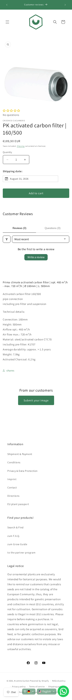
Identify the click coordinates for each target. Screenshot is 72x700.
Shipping (21, 146)
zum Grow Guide (17, 544)
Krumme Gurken (21, 680)
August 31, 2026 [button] (19, 178)
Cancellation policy (57, 692)
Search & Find (15, 527)
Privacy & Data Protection (22, 471)
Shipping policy (56, 686)
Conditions (13, 462)
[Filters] (7, 239)
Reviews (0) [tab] (19, 228)
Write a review (36, 257)
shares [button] (10, 370)
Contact (12, 487)
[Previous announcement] (7, 5)
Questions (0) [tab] (53, 228)
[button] (7, 22)
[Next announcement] (65, 5)
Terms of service (37, 686)
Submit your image (36, 400)
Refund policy (58, 680)
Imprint (11, 479)
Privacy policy (19, 686)
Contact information (19, 692)
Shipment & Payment (19, 454)
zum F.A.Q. (13, 536)
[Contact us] (63, 691)
